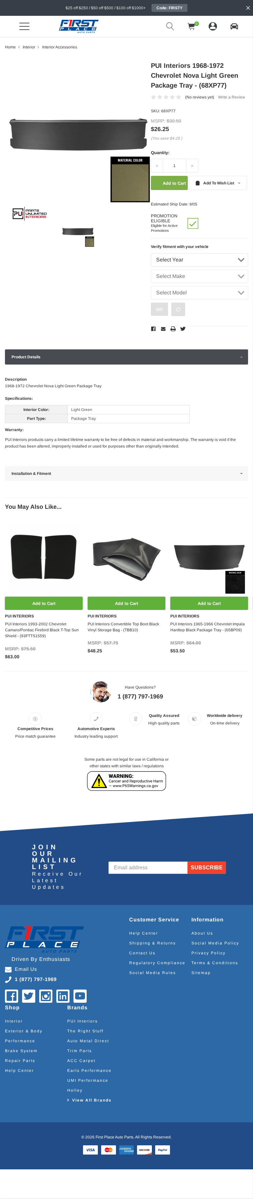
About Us (202, 933)
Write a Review (231, 97)
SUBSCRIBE (207, 867)
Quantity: (160, 152)
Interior (14, 1021)
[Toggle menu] (24, 26)
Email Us (26, 969)
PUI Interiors (82, 1021)
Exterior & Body (23, 1031)
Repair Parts (20, 1060)
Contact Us (142, 953)
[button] (234, 26)
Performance (20, 1041)
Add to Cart (43, 603)
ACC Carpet (81, 1060)
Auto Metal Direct (88, 1041)
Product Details (26, 357)
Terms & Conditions (214, 963)
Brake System (21, 1051)
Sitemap (201, 972)
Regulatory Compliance (157, 963)
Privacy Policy (208, 953)
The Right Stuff (85, 1031)
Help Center (143, 933)
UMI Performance (87, 1080)
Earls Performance (89, 1070)
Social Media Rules (152, 972)
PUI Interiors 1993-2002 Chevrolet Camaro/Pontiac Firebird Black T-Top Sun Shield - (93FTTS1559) (42, 630)
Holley (75, 1090)
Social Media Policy (215, 943)
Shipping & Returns (152, 943)
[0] (191, 26)
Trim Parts (79, 1051)
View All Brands (92, 1100)
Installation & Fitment (31, 473)
